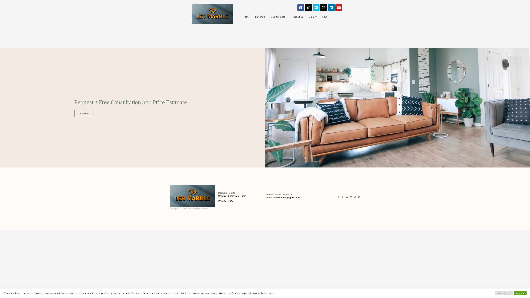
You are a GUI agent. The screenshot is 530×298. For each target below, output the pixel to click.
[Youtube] (338, 7)
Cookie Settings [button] (504, 293)
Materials (260, 17)
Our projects (278, 17)
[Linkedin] (331, 7)
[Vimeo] (316, 7)
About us (298, 17)
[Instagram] (323, 7)
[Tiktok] (308, 7)
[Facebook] (300, 7)
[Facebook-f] (343, 197)
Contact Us (84, 113)
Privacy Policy (225, 201)
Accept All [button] (520, 293)
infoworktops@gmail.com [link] (286, 197)
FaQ (324, 17)
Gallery (313, 17)
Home (246, 17)
